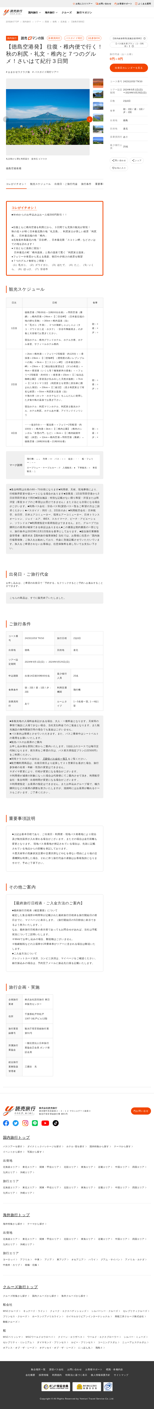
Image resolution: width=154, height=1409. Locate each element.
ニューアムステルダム (134, 1342)
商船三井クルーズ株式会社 (129, 1316)
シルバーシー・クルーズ (104, 1311)
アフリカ (25, 1259)
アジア (48, 1259)
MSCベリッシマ (12, 1337)
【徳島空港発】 (78, 22)
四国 (47, 22)
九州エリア (9, 1172)
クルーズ (67, 12)
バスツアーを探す (12, 1146)
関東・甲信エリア (49, 1167)
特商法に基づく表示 (76, 1375)
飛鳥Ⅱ (99, 1347)
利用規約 (57, 1375)
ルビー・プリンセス (82, 1342)
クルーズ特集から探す (15, 1296)
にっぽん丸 (84, 1347)
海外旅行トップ (16, 1215)
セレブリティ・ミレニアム (17, 1342)
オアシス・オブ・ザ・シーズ (19, 1347)
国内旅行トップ (16, 1137)
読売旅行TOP (12, 22)
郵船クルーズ (10, 1321)
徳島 (55, 22)
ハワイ (92, 1259)
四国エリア (138, 1167)
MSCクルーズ (10, 1311)
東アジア (61, 1259)
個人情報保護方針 (100, 1375)
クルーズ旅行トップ (20, 1287)
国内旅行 (33, 12)
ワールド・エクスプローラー (103, 1337)
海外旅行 (50, 12)
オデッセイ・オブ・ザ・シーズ (57, 1347)
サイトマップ (121, 1375)
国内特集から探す (99, 1146)
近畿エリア (104, 1167)
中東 (37, 1259)
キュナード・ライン (34, 1311)
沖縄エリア (26, 1172)
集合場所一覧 (38, 1369)
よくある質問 (144, 4)
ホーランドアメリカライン (46, 1316)
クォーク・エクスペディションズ (68, 1311)
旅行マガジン (84, 12)
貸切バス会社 (56, 1369)
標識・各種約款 (114, 1369)
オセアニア (77, 1259)
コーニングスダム (107, 1342)
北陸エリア (70, 1167)
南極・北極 (31, 1265)
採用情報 (43, 1375)
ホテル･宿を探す (75, 1146)
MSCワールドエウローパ (39, 1337)
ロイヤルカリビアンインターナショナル (88, 1316)
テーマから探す (122, 1146)
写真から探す (34, 1152)
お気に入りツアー (84, 4)
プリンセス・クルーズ (15, 1316)
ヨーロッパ (9, 1259)
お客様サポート (124, 4)
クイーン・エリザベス (70, 1337)
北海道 (63, 22)
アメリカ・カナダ (135, 1259)
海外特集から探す (12, 1224)
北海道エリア (10, 1167)
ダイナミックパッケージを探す (44, 1146)
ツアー (38, 22)
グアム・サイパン (110, 1259)
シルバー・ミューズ (135, 1337)
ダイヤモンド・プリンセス (51, 1342)
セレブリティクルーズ (135, 1311)
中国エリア (121, 1167)
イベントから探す (12, 1152)
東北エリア (29, 1167)
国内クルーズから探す (44, 1296)
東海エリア (87, 1167)
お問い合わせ (105, 4)
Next (90, 119)
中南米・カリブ (11, 1265)
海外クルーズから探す (73, 1296)
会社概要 (30, 1375)
